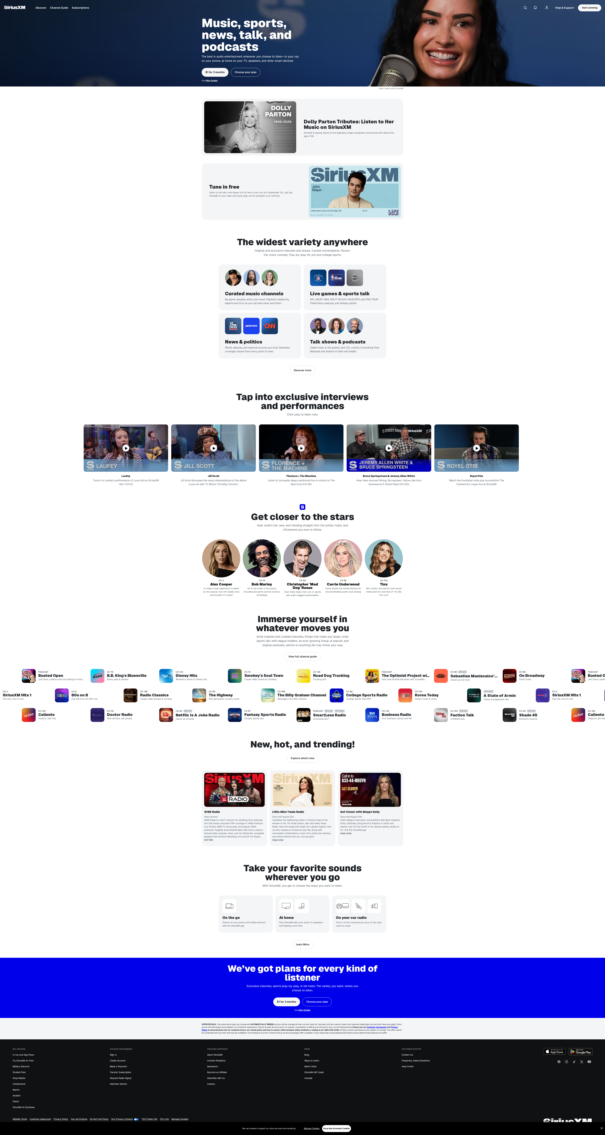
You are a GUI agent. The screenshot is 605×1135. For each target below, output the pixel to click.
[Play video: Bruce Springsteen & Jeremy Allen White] (388, 448)
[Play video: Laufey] (125, 448)
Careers (211, 1084)
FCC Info (164, 1119)
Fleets (16, 1101)
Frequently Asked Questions (416, 1060)
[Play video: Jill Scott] (213, 448)
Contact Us (407, 1054)
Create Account (117, 1060)
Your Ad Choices (79, 1119)
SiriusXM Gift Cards (314, 1072)
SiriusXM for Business (24, 1107)
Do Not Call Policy (99, 1119)
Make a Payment (118, 1066)
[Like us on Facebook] (559, 1062)
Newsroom (212, 1066)
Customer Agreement (40, 1119)
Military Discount (21, 1066)
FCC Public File (149, 1119)
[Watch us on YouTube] (589, 1062)
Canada (308, 1078)
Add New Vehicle (118, 1084)
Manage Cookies (179, 1119)
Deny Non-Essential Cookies (336, 1128)
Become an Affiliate (217, 1072)
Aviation (16, 1095)
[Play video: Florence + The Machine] (301, 448)
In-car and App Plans (23, 1054)
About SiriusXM (214, 1054)
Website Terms (20, 1119)
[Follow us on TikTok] (574, 1062)
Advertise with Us (216, 1078)
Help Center (408, 1066)
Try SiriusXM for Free (23, 1060)
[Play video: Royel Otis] (476, 448)
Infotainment (19, 1084)
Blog (306, 1054)
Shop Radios (19, 1078)
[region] (302, 1128)
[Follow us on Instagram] (566, 1062)
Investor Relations (216, 1060)
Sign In (113, 1054)
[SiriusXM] (15, 8)
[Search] (525, 7)
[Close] (601, 1128)
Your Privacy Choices (122, 1119)
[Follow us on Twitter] (582, 1062)
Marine (16, 1089)
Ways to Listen (311, 1060)
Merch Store (310, 1066)
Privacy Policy (61, 1119)
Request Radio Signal (120, 1078)
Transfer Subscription (120, 1072)
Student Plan (19, 1072)
